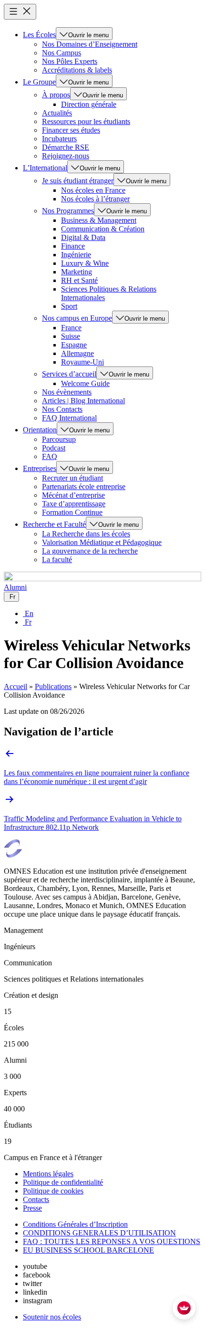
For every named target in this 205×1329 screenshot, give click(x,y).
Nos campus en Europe (77, 318)
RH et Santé (79, 280)
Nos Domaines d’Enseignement (89, 44)
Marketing (76, 272)
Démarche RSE (65, 147)
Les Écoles (39, 35)
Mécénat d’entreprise (73, 495)
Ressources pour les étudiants (86, 121)
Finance (73, 246)
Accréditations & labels (77, 70)
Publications (53, 686)
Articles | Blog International (83, 401)
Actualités (57, 113)
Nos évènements (67, 392)
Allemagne (77, 353)
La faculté (57, 559)
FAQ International (69, 418)
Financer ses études (71, 130)
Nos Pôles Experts (69, 61)
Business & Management (98, 220)
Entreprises (39, 468)
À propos (56, 95)
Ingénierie (76, 255)
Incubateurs (59, 139)
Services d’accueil (69, 374)
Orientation (40, 430)
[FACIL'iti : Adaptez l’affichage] (184, 1308)
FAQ (49, 456)
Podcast (53, 448)
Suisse (70, 336)
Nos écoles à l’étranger (95, 199)
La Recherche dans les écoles (86, 534)
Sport (69, 306)
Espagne (74, 345)
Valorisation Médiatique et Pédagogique (102, 542)
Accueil (15, 686)
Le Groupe (39, 82)
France (71, 328)
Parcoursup (59, 439)
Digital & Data (83, 237)
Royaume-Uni (82, 362)
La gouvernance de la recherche (90, 551)
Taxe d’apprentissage (73, 504)
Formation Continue (72, 512)
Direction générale (88, 104)
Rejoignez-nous (65, 156)
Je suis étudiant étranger (77, 181)
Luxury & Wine (85, 263)
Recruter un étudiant (72, 478)
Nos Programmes (68, 211)
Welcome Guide (85, 383)
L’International (45, 168)
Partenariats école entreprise (83, 486)
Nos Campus (61, 53)
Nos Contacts (62, 409)
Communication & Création (102, 229)
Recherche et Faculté (54, 524)
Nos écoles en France (93, 190)
